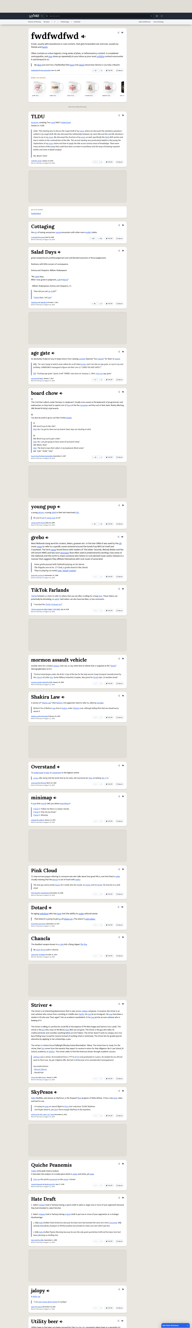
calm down (90, 919)
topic (47, 772)
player (42, 1205)
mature (100, 358)
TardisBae (42, 955)
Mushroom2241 (50, 1184)
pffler (42, 1240)
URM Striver (42, 1077)
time (69, 405)
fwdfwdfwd (35, 70)
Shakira (76, 708)
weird (56, 599)
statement (56, 772)
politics (52, 1051)
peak (92, 1174)
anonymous (42, 924)
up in (50, 291)
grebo (33, 575)
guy (43, 1029)
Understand (66, 122)
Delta (33, 1098)
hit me (43, 949)
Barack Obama (40, 1069)
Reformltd (44, 716)
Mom (39, 64)
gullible (100, 56)
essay (81, 131)
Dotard (33, 924)
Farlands (54, 604)
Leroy (35, 778)
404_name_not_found (47, 1114)
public (88, 232)
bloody (66, 570)
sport (68, 1214)
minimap (34, 820)
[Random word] (151, 16)
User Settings (158, 22)
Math (107, 137)
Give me (36, 1179)
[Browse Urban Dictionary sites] (35, 16)
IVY (78, 1057)
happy (57, 885)
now (60, 570)
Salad (36, 297)
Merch (120, 70)
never (53, 549)
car (39, 1296)
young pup (34, 523)
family (45, 47)
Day (51, 677)
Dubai (64, 708)
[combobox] (99, 16)
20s (77, 512)
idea (90, 778)
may (50, 56)
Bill (34, 373)
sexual (58, 232)
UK (120, 543)
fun (43, 1048)
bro (60, 604)
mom (38, 949)
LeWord (41, 820)
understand (38, 772)
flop (85, 944)
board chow (35, 456)
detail (81, 64)
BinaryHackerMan (47, 456)
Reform (59, 703)
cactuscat (41, 575)
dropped (64, 552)
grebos (72, 570)
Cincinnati (113, 1222)
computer (84, 405)
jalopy (33, 1307)
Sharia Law (46, 703)
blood (65, 279)
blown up (68, 919)
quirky (75, 1174)
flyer (79, 1098)
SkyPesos (34, 1114)
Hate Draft (34, 1240)
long (59, 913)
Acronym (34, 122)
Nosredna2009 (46, 70)
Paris (66, 1106)
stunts (54, 1302)
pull (39, 1302)
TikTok (34, 596)
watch (117, 358)
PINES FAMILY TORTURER (52, 609)
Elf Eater (43, 783)
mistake (100, 703)
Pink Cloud (34, 893)
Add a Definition (145, 22)
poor (116, 1098)
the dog (43, 523)
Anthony (36, 1057)
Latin (62, 944)
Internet (77, 22)
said (49, 297)
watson (39, 1307)
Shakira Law (35, 716)
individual (44, 913)
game (83, 364)
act (35, 232)
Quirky (33, 1171)
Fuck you (99, 373)
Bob (35, 429)
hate (41, 1222)
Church (39, 677)
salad (37, 276)
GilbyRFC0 (44, 302)
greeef (42, 237)
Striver (33, 1077)
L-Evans (39, 161)
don (55, 1109)
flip (82, 944)
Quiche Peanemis (37, 1184)
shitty (35, 1296)
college (85, 1011)
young (49, 517)
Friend (36, 809)
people (69, 417)
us (60, 919)
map (34, 803)
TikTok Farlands (36, 609)
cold (59, 279)
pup (53, 517)
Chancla (33, 955)
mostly (43, 803)
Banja (41, 378)
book (47, 1106)
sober (117, 876)
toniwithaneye (45, 893)
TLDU (33, 161)
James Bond (47, 1302)
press (39, 546)
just (43, 517)
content (82, 358)
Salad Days (34, 302)
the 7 (104, 778)
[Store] (157, 16)
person (41, 512)
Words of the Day (34, 22)
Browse (46, 22)
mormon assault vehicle (39, 682)
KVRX (50, 682)
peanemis (53, 1179)
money (88, 885)
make (81, 913)
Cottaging (34, 237)
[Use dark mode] (162, 16)
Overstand (34, 783)
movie (65, 1179)
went (72, 64)
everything (64, 803)
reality (77, 879)
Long (53, 122)
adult (54, 512)
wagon (56, 665)
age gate (34, 378)
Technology (64, 22)
